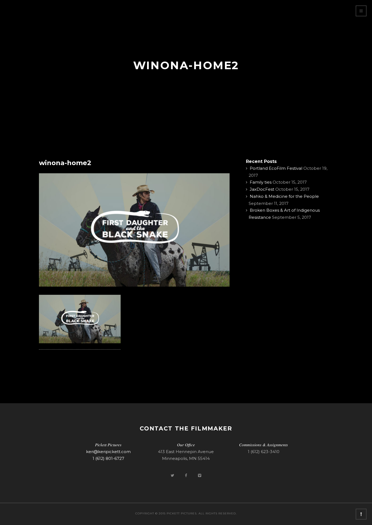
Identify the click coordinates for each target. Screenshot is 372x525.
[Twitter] (173, 475)
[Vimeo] (199, 475)
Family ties (261, 182)
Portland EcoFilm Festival (276, 168)
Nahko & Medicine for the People (284, 196)
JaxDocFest (262, 189)
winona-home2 (65, 163)
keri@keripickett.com (108, 451)
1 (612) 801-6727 (108, 458)
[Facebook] (186, 475)
